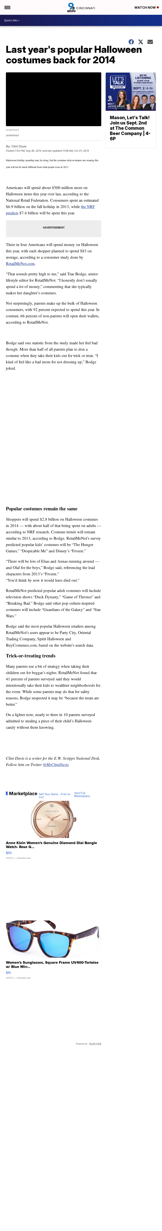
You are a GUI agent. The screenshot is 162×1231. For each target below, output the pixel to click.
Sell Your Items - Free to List (54, 796)
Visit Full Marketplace (82, 795)
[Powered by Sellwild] (95, 1043)
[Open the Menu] (7, 7)
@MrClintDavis (56, 764)
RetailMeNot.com (20, 263)
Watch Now (145, 7)
